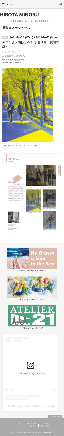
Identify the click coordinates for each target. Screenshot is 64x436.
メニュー (10, 4)
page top (55, 417)
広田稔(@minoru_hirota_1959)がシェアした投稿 (30, 406)
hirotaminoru (25, 432)
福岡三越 (11, 56)
